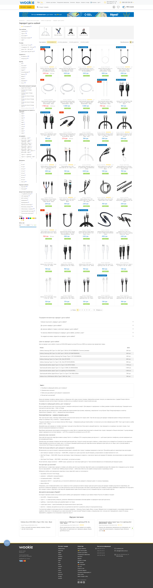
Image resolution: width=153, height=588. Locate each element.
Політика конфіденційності (84, 572)
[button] (131, 42)
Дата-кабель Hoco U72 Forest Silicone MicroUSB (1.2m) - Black (49, 232)
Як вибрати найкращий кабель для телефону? (54, 388)
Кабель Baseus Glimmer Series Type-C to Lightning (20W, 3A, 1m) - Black (48, 167)
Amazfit (60, 578)
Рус (38, 2)
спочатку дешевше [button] (62, 42)
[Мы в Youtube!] (81, 582)
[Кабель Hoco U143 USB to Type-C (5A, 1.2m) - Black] (36, 523)
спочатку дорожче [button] (74, 42)
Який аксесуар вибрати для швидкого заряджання (56, 392)
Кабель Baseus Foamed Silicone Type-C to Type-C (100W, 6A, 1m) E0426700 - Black (67, 135)
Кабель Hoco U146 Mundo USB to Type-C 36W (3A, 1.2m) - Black (124, 102)
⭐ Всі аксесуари (82, 550)
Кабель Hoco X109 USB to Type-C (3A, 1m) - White (48, 297)
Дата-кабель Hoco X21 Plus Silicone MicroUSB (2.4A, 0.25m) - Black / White (124, 167)
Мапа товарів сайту (83, 576)
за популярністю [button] (51, 42)
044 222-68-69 (101, 555)
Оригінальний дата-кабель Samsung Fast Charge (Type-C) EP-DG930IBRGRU (86, 70)
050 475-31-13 (100, 550)
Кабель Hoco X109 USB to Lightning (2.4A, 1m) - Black (86, 297)
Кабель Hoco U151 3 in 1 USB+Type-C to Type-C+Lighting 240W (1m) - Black (124, 233)
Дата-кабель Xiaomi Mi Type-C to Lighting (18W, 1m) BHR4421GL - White (86, 167)
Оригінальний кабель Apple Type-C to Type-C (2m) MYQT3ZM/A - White (48, 102)
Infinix (59, 570)
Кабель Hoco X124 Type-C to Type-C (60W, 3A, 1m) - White (86, 265)
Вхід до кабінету (82, 548)
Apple (59, 552)
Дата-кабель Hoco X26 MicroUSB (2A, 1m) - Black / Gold (67, 167)
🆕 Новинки (93, 2)
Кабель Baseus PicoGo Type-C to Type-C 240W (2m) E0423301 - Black (105, 233)
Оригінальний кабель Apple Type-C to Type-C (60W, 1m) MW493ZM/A (59, 367)
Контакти (72, 2)
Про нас (80, 566)
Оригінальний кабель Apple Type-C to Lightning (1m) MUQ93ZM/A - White (86, 102)
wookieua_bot (119, 548)
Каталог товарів (26, 7)
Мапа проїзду (119, 556)
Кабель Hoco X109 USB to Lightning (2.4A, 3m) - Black (67, 297)
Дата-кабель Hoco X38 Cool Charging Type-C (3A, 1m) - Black (105, 167)
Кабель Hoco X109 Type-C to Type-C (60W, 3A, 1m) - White (105, 297)
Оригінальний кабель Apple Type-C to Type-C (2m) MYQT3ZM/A (57, 365)
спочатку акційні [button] (84, 42)
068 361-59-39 (127, 2)
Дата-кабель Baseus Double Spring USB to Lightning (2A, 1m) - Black (124, 200)
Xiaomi (60, 554)
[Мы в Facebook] (79, 582)
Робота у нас (81, 568)
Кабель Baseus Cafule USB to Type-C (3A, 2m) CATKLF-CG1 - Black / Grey (86, 233)
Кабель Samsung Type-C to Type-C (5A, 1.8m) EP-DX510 (55, 359)
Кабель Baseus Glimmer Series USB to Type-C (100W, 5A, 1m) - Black (124, 135)
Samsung (60, 550)
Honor (59, 568)
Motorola (60, 574)
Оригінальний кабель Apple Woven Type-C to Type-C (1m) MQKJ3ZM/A (59, 373)
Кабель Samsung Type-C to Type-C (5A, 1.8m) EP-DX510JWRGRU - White (105, 70)
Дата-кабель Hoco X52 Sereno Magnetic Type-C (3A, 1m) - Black (67, 200)
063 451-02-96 (101, 553)
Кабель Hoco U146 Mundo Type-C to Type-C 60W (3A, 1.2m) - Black (48, 135)
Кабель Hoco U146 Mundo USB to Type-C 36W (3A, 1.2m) (55, 376)
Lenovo (60, 572)
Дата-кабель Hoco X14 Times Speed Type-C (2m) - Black (105, 199)
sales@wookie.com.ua (121, 550)
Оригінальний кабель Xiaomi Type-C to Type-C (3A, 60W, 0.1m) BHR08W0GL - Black (67, 233)
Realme (60, 558)
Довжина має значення (48, 390)
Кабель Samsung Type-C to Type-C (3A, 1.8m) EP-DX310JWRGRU (57, 362)
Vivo (59, 562)
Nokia (59, 564)
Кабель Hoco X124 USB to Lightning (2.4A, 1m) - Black (67, 265)
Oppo (59, 560)
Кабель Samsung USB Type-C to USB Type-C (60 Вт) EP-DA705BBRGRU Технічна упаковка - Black (48, 70)
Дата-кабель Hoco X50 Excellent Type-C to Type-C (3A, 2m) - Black (86, 200)
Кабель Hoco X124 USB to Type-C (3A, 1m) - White (48, 265)
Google (60, 576)
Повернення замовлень (63, 2)
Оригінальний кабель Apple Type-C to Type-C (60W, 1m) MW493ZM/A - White (67, 102)
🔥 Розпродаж (81, 564)
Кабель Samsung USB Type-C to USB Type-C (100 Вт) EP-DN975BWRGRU (60, 353)
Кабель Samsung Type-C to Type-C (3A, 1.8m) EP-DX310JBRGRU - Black (124, 70)
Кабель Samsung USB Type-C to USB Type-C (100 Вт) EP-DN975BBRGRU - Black (67, 70)
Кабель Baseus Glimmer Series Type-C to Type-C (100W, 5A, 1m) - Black (105, 135)
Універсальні (61, 548)
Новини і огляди (85, 2)
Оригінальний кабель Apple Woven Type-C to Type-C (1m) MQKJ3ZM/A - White (105, 102)
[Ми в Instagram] (84, 582)
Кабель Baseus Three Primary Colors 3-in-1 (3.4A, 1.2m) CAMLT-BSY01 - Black (48, 200)
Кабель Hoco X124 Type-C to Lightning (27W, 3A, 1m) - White (105, 265)
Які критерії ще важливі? (48, 395)
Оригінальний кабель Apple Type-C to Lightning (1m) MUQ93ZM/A (57, 370)
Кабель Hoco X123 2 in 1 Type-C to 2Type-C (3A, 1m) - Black (124, 265)
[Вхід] (114, 7)
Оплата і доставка (51, 2)
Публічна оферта (82, 570)
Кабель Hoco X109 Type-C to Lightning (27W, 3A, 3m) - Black (124, 297)
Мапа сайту (81, 574)
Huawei (60, 566)
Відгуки (78, 2)
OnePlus (60, 556)
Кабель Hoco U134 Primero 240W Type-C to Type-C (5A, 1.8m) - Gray (86, 135)
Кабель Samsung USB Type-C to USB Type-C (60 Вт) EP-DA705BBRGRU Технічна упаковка (64, 350)
